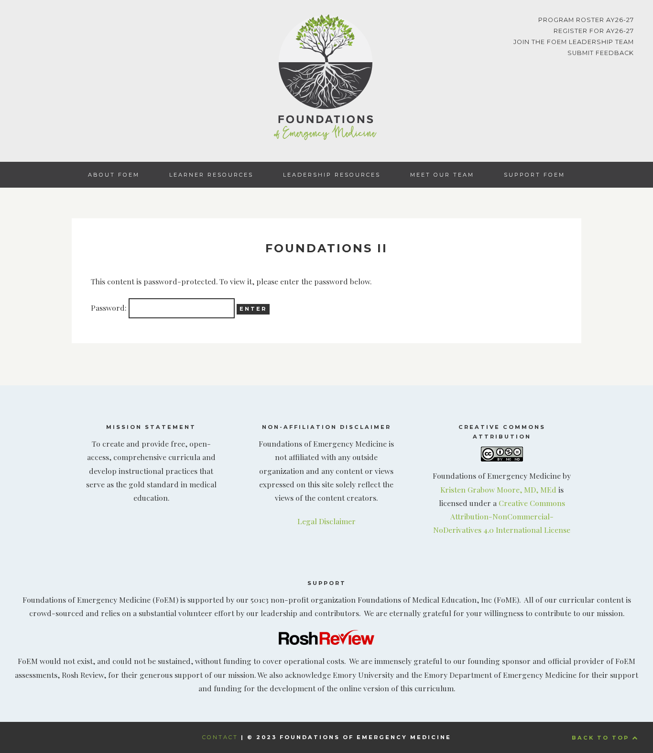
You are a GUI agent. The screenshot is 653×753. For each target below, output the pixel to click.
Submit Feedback (600, 52)
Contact (220, 737)
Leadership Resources (332, 174)
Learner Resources (211, 174)
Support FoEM (534, 174)
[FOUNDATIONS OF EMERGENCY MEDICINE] (326, 79)
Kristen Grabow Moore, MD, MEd (498, 489)
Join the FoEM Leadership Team (573, 41)
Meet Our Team (442, 174)
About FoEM (114, 174)
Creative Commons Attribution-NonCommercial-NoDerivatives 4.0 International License (501, 516)
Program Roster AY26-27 (586, 19)
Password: (110, 308)
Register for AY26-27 (594, 30)
